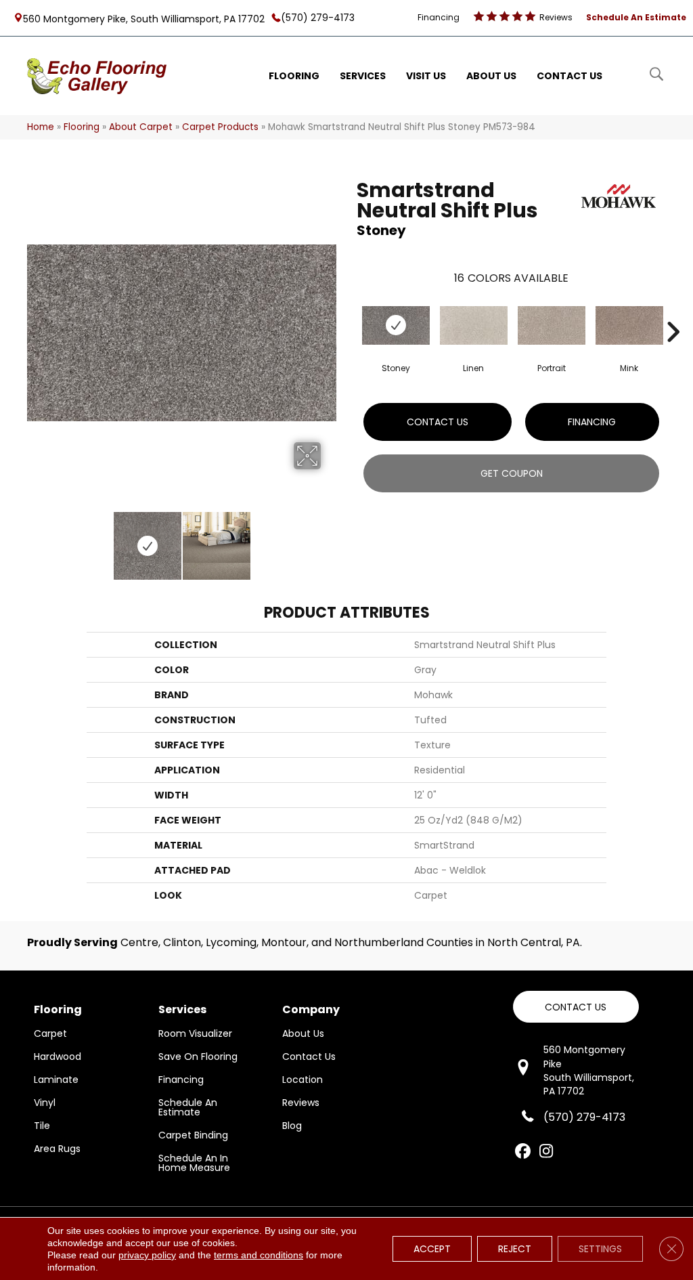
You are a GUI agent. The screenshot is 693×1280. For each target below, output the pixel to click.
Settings (600, 1249)
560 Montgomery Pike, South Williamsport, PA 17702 (144, 18)
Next (329, 539)
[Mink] (629, 325)
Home (40, 127)
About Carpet (141, 127)
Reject (514, 1249)
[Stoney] (396, 325)
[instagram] (546, 1152)
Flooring (81, 127)
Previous (34, 539)
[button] (576, 1007)
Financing (592, 422)
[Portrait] (551, 325)
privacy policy (147, 1255)
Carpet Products (220, 127)
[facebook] (523, 1152)
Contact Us (437, 422)
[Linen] (474, 325)
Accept (432, 1249)
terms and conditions (258, 1255)
